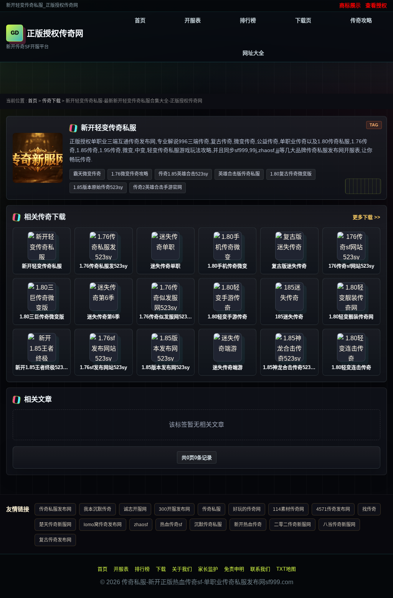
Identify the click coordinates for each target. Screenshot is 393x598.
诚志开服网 (135, 509)
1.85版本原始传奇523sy (98, 187)
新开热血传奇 (248, 524)
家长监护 (208, 569)
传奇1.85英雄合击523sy (183, 174)
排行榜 (248, 20)
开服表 (193, 20)
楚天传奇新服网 (55, 524)
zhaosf (141, 524)
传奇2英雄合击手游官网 (157, 187)
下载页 (303, 20)
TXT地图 (286, 569)
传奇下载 (51, 101)
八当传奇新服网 (339, 524)
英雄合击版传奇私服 (239, 174)
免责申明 (234, 569)
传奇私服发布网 (55, 509)
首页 (140, 20)
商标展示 (350, 5)
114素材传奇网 (288, 509)
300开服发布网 (174, 509)
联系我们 (260, 569)
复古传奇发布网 (55, 540)
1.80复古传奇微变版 (291, 174)
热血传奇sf (171, 524)
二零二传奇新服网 (292, 524)
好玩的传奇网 (247, 509)
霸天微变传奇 (87, 174)
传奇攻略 (361, 20)
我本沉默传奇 (97, 509)
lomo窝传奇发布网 (103, 524)
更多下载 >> (366, 217)
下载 (161, 569)
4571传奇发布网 (333, 509)
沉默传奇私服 (208, 524)
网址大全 (253, 53)
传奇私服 (211, 509)
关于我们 (182, 569)
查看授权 (376, 5)
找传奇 (369, 509)
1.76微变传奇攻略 (129, 174)
